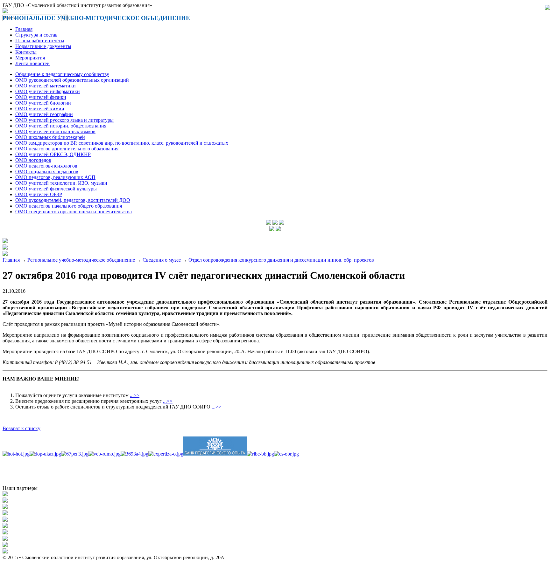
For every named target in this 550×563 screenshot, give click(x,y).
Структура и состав (36, 35)
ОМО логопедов (33, 160)
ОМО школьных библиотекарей (50, 137)
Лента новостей (32, 63)
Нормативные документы (43, 46)
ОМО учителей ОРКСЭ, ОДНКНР (53, 154)
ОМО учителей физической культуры (56, 188)
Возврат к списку (21, 428)
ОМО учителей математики (45, 85)
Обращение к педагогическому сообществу (62, 74)
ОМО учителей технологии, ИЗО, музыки (61, 183)
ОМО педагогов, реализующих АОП (55, 177)
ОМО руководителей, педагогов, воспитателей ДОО (72, 200)
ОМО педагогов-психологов (46, 165)
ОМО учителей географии (44, 114)
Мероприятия (30, 57)
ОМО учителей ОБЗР (38, 194)
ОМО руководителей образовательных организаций (72, 80)
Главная (23, 29)
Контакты (26, 52)
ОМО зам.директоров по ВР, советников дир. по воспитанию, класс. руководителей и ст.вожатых (121, 143)
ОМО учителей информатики (47, 91)
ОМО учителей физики (40, 97)
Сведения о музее (162, 260)
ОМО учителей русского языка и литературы (64, 120)
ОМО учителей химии (39, 108)
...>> (134, 395)
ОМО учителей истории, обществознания (60, 125)
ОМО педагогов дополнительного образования (66, 148)
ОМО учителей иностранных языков (55, 131)
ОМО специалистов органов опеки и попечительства (73, 211)
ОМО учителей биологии (43, 103)
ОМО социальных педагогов (46, 171)
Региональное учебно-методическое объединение (81, 260)
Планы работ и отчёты (39, 40)
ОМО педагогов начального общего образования (68, 206)
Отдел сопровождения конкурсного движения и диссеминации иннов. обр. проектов (281, 260)
